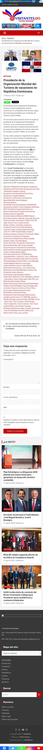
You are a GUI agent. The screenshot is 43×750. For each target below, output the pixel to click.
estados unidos (8, 241)
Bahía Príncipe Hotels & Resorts (21, 209)
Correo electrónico (10, 397)
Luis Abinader (34, 261)
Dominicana (6, 663)
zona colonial (23, 313)
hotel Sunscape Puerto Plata (26, 250)
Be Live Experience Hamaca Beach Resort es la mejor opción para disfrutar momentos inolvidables (22, 326)
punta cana (7, 290)
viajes (22, 308)
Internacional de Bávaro (12, 254)
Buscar (39, 694)
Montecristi (31, 268)
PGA (29, 279)
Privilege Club (32, 286)
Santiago (12, 299)
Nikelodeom (23, 270)
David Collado (21, 232)
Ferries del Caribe (9, 243)
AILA (13, 200)
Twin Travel (33, 304)
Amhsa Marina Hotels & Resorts (14, 205)
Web (5, 407)
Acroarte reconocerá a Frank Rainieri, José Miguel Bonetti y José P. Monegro (21, 517)
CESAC (27, 220)
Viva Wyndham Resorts (16, 310)
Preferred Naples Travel (18, 286)
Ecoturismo (7, 236)
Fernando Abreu (21, 241)
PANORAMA (6, 660)
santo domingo (21, 299)
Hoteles (6, 252)
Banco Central (8, 211)
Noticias (7, 76)
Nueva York (32, 270)
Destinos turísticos (10, 234)
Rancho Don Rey (20, 292)
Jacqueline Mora (9, 256)
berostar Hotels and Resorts (13, 216)
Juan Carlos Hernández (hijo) (13, 259)
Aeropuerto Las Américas (12, 198)
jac (31, 254)
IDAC (23, 252)
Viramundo (35, 308)
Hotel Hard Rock (9, 250)
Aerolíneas (24, 187)
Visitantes (27, 734)
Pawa (16, 279)
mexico (18, 265)
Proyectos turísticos (18, 288)
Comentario (8, 359)
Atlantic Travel (18, 207)
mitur (24, 268)
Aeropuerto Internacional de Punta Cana (18, 193)
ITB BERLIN (25, 254)
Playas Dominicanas (10, 283)
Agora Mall (7, 200)
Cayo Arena (20, 220)
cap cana (28, 218)
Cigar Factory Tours (10, 223)
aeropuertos (27, 198)
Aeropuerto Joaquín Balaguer (14, 196)
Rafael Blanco (8, 292)
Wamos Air (29, 310)
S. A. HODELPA (25, 297)
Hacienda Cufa (22, 248)
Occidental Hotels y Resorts (13, 272)
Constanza (27, 225)
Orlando (36, 277)
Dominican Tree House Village (28, 234)
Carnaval (36, 218)
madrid (6, 263)
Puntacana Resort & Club (21, 290)
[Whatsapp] (7, 102)
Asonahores (7, 207)
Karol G (27, 259)
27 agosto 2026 (9, 483)
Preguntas (5, 679)
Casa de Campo (9, 220)
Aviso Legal (6, 716)
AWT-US (6, 209)
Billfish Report (29, 216)
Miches (29, 265)
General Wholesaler (10, 245)
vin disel (28, 308)
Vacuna (21, 306)
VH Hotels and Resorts (11, 308)
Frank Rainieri (30, 243)
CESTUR (34, 220)
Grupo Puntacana (9, 248)
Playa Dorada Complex (11, 281)
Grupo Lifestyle (27, 245)
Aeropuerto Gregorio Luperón (14, 191)
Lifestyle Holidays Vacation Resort (15, 261)
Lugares (5, 676)
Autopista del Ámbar (31, 207)
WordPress (28, 740)
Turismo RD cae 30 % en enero (25, 336)
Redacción (20, 96)
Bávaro (13, 214)
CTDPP (12, 232)
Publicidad (5, 713)
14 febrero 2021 (9, 96)
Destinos (30, 232)
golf (19, 245)
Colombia (19, 225)
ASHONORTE (31, 205)
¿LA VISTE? (9, 442)
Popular (6, 286)
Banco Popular (19, 211)
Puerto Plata (30, 288)
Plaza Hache (33, 283)
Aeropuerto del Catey (32, 189)
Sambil (5, 299)
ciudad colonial (23, 223)
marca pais (26, 263)
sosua (37, 299)
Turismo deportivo (10, 304)
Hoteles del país (15, 252)
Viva (5, 310)
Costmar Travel (9, 229)
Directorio (5, 682)
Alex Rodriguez (21, 200)
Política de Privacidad (10, 719)
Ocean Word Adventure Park (13, 277)
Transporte (6, 666)
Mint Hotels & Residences (12, 268)
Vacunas (27, 306)
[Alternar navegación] (5, 33)
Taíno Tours (8, 302)
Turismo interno (23, 304)
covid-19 (6, 232)
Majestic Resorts (15, 263)
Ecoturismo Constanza (20, 236)
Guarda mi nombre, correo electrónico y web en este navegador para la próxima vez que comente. (21, 422)
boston (14, 218)
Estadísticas (6, 673)
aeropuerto (33, 187)
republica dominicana (11, 297)
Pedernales (23, 279)
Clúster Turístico (9, 225)
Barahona (7, 214)
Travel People (29, 302)
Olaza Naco (29, 277)
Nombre (6, 387)
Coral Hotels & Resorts (24, 227)
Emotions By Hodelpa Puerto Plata (15, 238)
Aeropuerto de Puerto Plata (13, 189)
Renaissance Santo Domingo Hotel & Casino (19, 295)
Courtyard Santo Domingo (24, 229)
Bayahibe (20, 214)
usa (16, 306)
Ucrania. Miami (8, 306)
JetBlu (31, 256)
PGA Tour (35, 279)
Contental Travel (9, 227)
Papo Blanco (8, 279)
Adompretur (15, 187)
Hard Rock (31, 248)
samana (34, 297)
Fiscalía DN (20, 243)
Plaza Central (23, 283)
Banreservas (30, 211)
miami (24, 265)
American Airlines (9, 202)
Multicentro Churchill (10, 270)
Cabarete (21, 218)
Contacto (5, 710)
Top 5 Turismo (18, 302)
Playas (23, 281)
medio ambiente (9, 265)
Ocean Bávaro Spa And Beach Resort (16, 275)
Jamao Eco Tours (22, 256)
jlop (36, 256)
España (31, 238)
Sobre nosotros (8, 707)
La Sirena (34, 259)
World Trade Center (10, 313)
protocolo (6, 288)
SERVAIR (31, 299)
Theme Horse (24, 737)
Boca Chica (7, 218)
